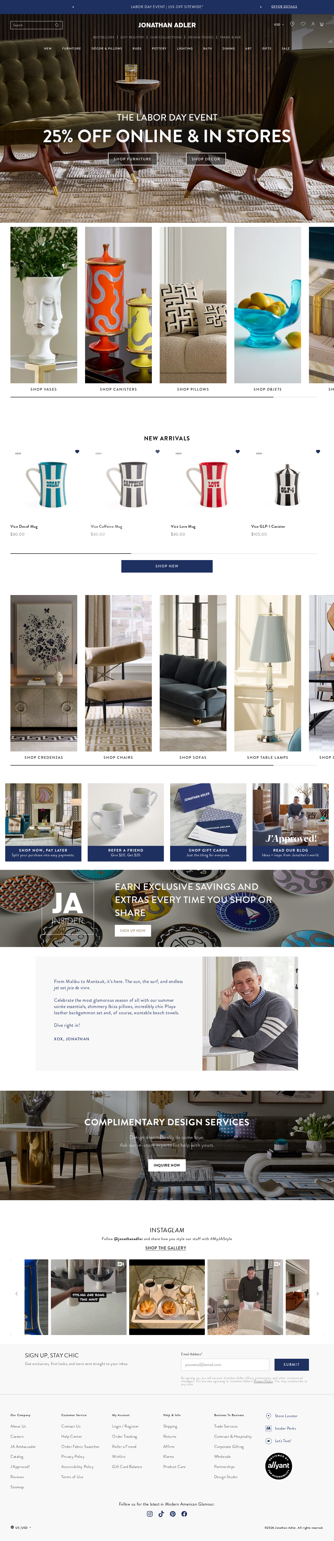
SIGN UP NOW (133, 930)
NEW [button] (48, 48)
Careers (17, 1436)
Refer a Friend (124, 1446)
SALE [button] (286, 48)
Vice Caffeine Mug (106, 526)
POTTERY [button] (159, 48)
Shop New (167, 566)
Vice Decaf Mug (24, 526)
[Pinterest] (173, 1514)
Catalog (16, 1456)
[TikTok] (161, 1514)
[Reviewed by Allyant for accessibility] (278, 1466)
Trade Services (226, 1426)
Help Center (71, 1436)
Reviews (17, 1476)
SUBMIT (292, 1364)
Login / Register (125, 1426)
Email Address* (191, 1354)
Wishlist (119, 1456)
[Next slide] (261, 7)
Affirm (169, 1446)
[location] (292, 25)
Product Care (174, 1466)
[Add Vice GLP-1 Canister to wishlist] (318, 452)
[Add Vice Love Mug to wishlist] (237, 452)
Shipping (170, 1426)
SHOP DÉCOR (206, 159)
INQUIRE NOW (167, 1165)
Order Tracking (124, 1436)
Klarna (168, 1456)
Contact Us (71, 1426)
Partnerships (224, 1466)
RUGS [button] (137, 48)
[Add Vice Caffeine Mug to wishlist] (157, 452)
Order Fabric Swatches (80, 1446)
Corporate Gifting (229, 1446)
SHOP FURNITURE (133, 159)
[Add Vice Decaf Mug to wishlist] (77, 452)
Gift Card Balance (127, 1466)
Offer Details (284, 6)
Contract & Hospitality (233, 1436)
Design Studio (225, 1476)
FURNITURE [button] (71, 48)
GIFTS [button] (266, 48)
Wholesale (222, 1456)
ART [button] (248, 48)
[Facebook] (184, 1514)
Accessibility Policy (77, 1466)
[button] (103, 37)
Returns (170, 1436)
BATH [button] (207, 48)
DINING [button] (229, 48)
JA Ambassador (23, 1446)
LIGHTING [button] (185, 48)
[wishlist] (303, 25)
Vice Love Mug (183, 526)
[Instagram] (150, 1514)
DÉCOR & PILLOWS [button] (107, 48)
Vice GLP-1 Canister (268, 526)
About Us (18, 1426)
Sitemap (17, 1487)
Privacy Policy (263, 1381)
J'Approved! (20, 1466)
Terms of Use (72, 1476)
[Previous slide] (73, 7)
